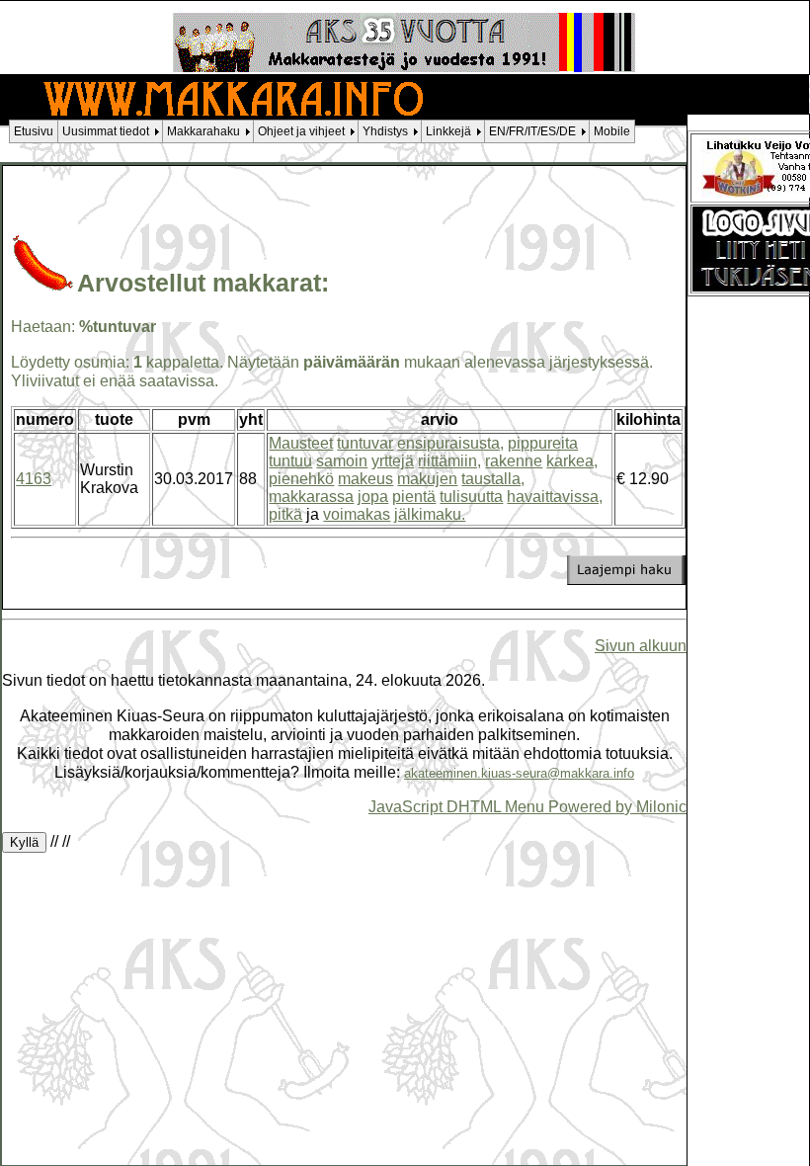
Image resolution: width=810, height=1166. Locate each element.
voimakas (356, 514)
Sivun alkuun (641, 645)
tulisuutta (471, 496)
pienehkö (301, 478)
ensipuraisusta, (450, 443)
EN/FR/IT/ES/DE (532, 131)
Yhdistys (385, 131)
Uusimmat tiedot (105, 131)
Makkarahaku (203, 131)
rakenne (513, 461)
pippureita (543, 443)
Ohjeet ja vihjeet (301, 131)
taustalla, (493, 478)
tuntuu (290, 461)
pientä (414, 496)
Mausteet (301, 443)
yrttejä (392, 461)
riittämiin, (449, 461)
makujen (427, 478)
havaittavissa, (555, 496)
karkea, (572, 461)
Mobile (612, 131)
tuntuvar (365, 443)
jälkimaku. (429, 514)
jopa (373, 496)
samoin (341, 461)
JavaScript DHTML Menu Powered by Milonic (527, 806)
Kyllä (24, 842)
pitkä (285, 514)
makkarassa (311, 496)
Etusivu (33, 131)
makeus (365, 478)
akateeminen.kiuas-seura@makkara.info (519, 773)
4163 (33, 478)
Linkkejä (448, 131)
